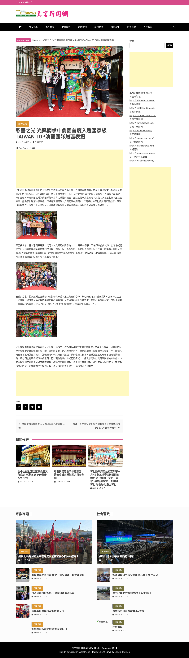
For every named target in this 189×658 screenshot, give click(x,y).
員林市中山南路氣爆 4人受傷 (128, 611)
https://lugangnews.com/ (142, 138)
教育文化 (115, 26)
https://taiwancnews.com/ (142, 145)
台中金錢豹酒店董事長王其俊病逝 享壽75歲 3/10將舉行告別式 (33, 475)
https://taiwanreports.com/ (142, 100)
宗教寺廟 (98, 26)
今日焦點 (33, 26)
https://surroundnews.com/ (143, 115)
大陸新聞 (82, 26)
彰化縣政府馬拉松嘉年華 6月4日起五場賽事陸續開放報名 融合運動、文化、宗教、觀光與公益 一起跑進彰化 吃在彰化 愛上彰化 (105, 478)
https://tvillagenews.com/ (142, 160)
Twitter (25, 407)
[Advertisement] (69, 169)
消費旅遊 (131, 26)
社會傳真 (117, 627)
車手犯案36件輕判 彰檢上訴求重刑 (131, 593)
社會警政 (147, 26)
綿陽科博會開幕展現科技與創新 (116, 556)
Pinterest (32, 407)
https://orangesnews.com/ (142, 153)
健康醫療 (66, 26)
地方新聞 (49, 26)
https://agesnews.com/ (141, 130)
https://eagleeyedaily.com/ (143, 108)
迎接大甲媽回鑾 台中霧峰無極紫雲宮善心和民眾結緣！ (48, 556)
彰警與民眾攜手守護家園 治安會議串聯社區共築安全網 (69, 475)
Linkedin (39, 407)
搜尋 (132, 41)
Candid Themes (122, 652)
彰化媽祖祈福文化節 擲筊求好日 (49, 629)
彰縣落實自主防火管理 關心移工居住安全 (135, 575)
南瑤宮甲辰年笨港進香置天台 (48, 611)
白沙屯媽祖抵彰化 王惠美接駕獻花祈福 (53, 593)
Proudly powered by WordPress (75, 652)
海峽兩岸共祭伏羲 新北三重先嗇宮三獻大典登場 (58, 575)
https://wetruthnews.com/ (142, 123)
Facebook (18, 407)
